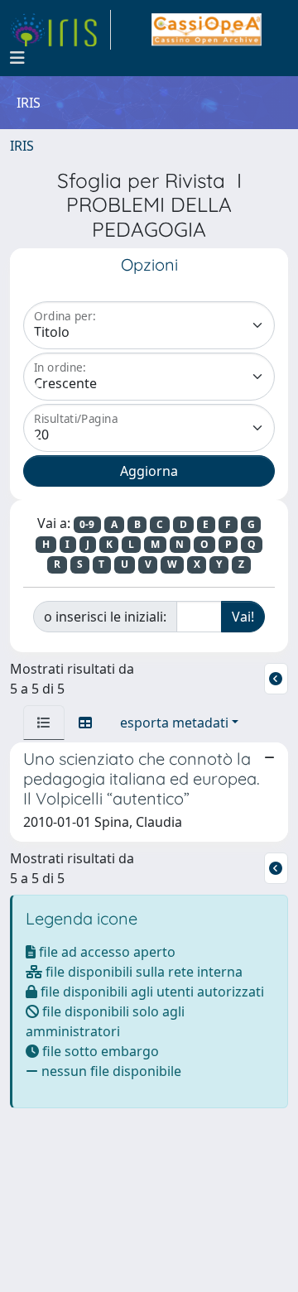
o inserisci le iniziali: (105, 617)
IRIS (22, 146)
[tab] (44, 722)
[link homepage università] (206, 30)
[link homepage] (60, 30)
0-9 (86, 524)
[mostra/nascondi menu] (17, 58)
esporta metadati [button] (174, 722)
